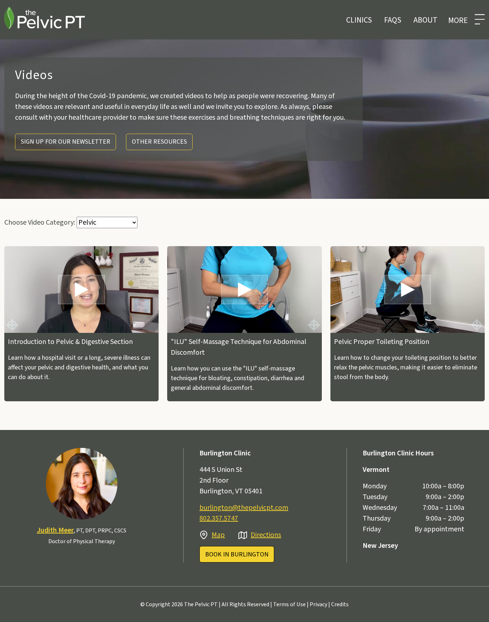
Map (218, 535)
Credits (340, 604)
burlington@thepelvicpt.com (243, 508)
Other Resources (159, 141)
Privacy (318, 604)
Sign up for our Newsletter (65, 141)
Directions (266, 535)
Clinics (359, 20)
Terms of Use (289, 604)
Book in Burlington (236, 554)
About (425, 20)
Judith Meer (55, 530)
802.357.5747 (218, 518)
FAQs (392, 20)
